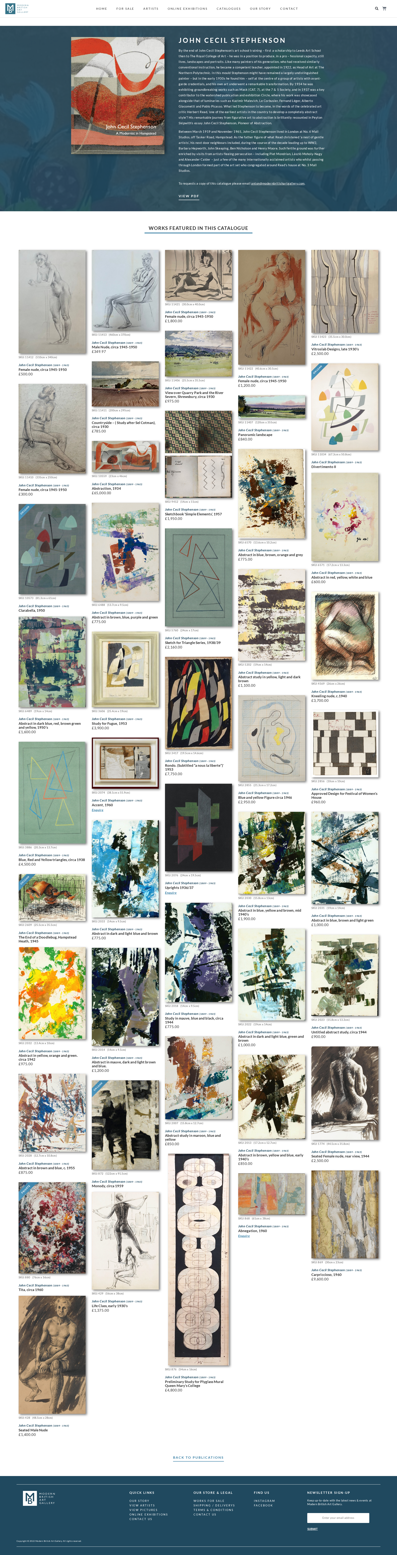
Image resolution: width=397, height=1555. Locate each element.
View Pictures (143, 1510)
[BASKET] (384, 8)
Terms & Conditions (214, 1510)
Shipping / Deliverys (214, 1505)
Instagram (264, 1500)
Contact (289, 8)
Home (102, 8)
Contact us (140, 1519)
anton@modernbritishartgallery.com (278, 183)
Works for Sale (209, 1500)
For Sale (125, 8)
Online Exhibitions (188, 8)
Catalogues (229, 8)
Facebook (263, 1505)
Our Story (260, 8)
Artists (150, 8)
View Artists (142, 1505)
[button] (376, 8)
